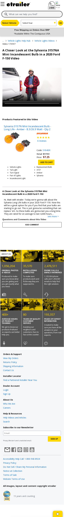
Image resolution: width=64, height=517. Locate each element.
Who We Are (9, 403)
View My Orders (10, 358)
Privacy (5, 441)
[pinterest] (19, 450)
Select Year (27, 23)
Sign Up (6, 393)
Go (60, 23)
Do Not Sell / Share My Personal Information (24, 466)
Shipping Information (13, 366)
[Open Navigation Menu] (3, 3)
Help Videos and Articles (14, 417)
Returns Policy (10, 362)
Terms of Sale (10, 475)
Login (5, 389)
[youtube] (32, 450)
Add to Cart (46, 162)
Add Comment (32, 225)
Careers (7, 407)
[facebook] (13, 450)
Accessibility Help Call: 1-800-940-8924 (21, 458)
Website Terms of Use (14, 479)
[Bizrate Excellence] (7, 496)
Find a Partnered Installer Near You (20, 380)
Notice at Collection (12, 470)
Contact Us (8, 370)
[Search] (6, 14)
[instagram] (25, 450)
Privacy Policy (9, 462)
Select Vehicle (9, 23)
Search (6, 421)
